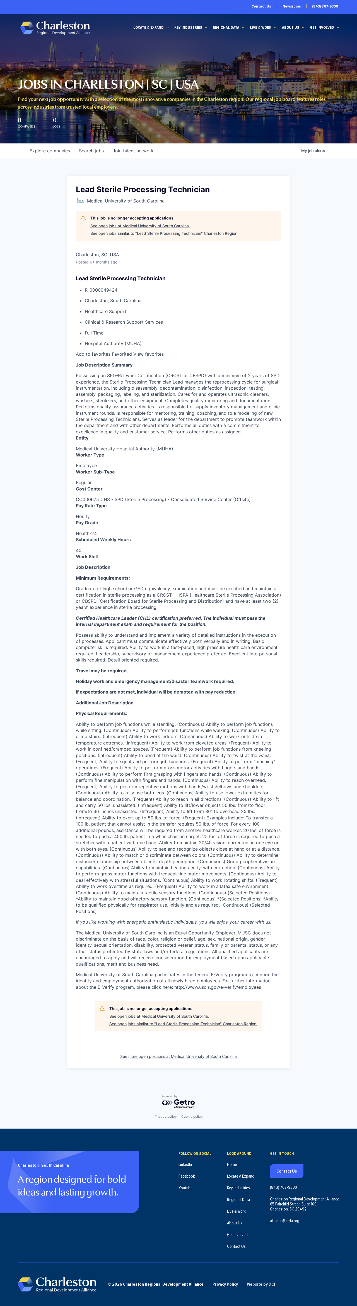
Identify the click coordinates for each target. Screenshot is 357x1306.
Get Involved (322, 28)
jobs (91, 150)
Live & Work (260, 28)
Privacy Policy (225, 1284)
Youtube (185, 1188)
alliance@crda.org (284, 1221)
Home (232, 1164)
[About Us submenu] (303, 28)
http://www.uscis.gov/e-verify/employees (217, 987)
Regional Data (226, 28)
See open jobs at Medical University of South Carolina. (140, 225)
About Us (290, 28)
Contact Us (261, 6)
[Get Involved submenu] (338, 28)
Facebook (186, 1176)
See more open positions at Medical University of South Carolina (178, 1056)
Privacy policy (166, 1116)
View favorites (148, 354)
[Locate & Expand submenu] (168, 28)
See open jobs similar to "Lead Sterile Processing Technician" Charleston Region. (164, 233)
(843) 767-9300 (325, 6)
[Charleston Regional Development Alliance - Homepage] (55, 27)
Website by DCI (261, 1284)
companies (50, 150)
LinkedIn (185, 1164)
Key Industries (188, 28)
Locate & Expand (148, 28)
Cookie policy (192, 1116)
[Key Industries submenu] (206, 28)
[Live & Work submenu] (275, 28)
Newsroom (292, 6)
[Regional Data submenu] (243, 28)
